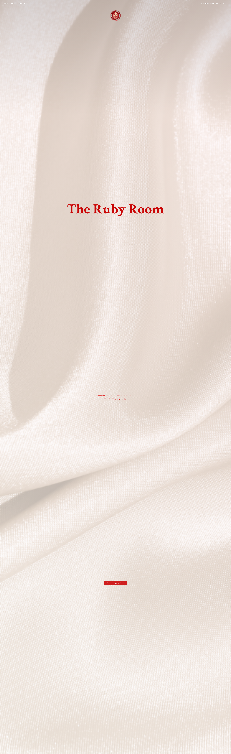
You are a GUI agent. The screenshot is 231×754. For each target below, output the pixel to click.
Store (6, 3)
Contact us (21, 3)
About (13, 3)
